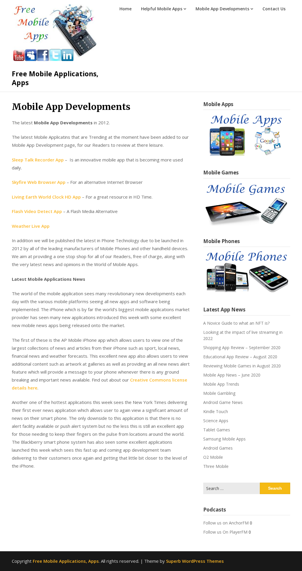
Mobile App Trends (221, 384)
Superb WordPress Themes (195, 561)
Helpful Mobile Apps (161, 8)
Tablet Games (216, 430)
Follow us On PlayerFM (225, 532)
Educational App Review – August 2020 (240, 356)
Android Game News (223, 402)
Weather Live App (31, 226)
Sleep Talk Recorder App (38, 160)
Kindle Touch (215, 411)
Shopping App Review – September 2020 (241, 347)
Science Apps (215, 420)
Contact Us (273, 8)
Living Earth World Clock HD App (46, 197)
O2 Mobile (213, 457)
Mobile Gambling (219, 393)
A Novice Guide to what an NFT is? (236, 323)
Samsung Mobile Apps (224, 439)
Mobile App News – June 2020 (231, 375)
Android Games (218, 448)
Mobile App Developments (222, 8)
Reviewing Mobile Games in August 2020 (242, 366)
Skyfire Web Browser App (38, 182)
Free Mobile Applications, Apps (55, 78)
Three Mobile (216, 466)
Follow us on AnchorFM (226, 523)
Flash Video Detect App (37, 211)
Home (125, 8)
